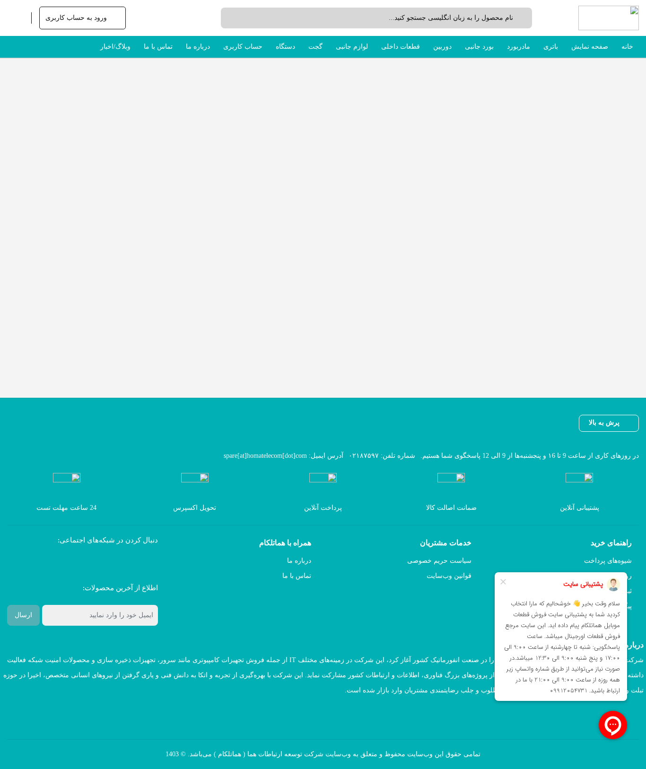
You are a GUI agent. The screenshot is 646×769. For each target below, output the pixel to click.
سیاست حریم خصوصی (439, 560)
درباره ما (299, 560)
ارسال (23, 615)
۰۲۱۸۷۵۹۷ (364, 455)
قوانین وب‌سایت (449, 575)
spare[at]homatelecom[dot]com (265, 455)
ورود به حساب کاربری (76, 17)
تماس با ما (296, 575)
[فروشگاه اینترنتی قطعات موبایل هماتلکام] (608, 18)
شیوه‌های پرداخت (608, 560)
